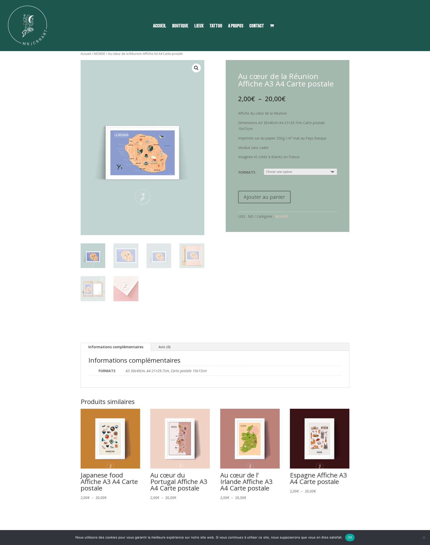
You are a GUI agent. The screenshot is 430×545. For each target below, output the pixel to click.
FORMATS (246, 172)
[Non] (423, 537)
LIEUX (199, 26)
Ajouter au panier (264, 197)
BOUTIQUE (180, 26)
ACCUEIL (159, 26)
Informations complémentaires (115, 346)
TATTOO (216, 26)
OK (350, 537)
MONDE (99, 53)
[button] (196, 68)
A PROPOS (235, 26)
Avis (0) (164, 346)
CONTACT (256, 26)
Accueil (86, 53)
